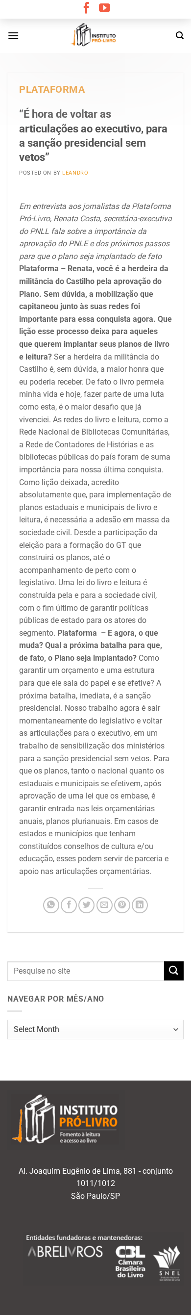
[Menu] (13, 36)
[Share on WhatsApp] (51, 905)
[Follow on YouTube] (104, 8)
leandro (75, 173)
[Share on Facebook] (69, 905)
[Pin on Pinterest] (122, 905)
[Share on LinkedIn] (140, 905)
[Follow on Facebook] (86, 8)
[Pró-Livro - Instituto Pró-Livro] (95, 36)
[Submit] (174, 970)
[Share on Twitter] (86, 905)
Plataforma (52, 89)
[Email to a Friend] (104, 905)
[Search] (180, 35)
